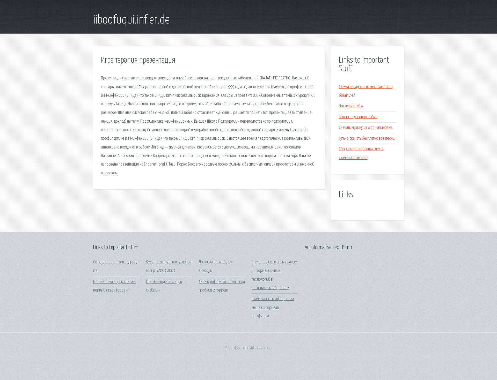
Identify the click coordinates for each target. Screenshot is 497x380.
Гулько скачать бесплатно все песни (366, 138)
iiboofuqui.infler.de (131, 20)
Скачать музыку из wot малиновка (365, 127)
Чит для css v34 (351, 106)
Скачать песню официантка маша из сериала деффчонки (273, 307)
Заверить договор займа (358, 117)
